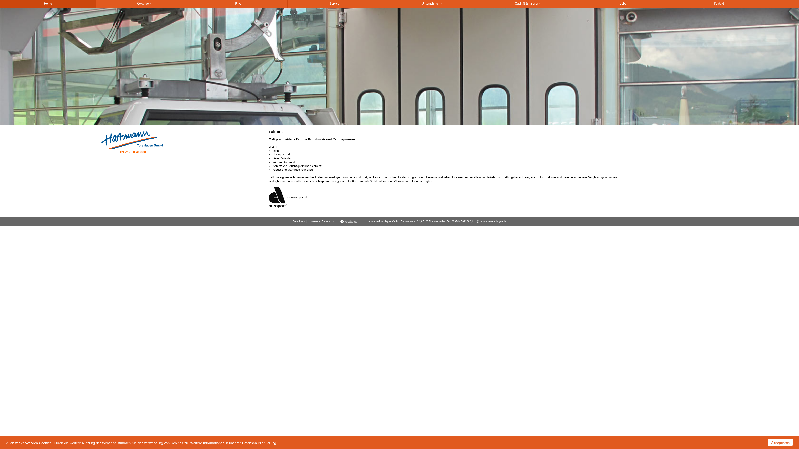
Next (476, 117)
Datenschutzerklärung (259, 442)
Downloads (299, 221)
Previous (323, 117)
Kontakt (719, 3)
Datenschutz (329, 221)
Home (48, 3)
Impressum (313, 221)
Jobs (623, 3)
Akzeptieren (780, 442)
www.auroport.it (297, 197)
